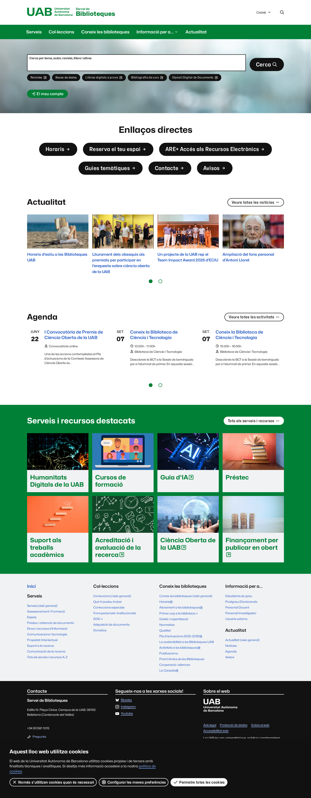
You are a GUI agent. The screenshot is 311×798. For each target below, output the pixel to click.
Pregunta (39, 737)
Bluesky (126, 700)
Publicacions (168, 653)
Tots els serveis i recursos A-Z (47, 657)
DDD (96, 619)
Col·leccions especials (108, 607)
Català (261, 13)
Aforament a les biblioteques (182, 607)
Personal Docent (237, 607)
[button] (151, 281)
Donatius (99, 630)
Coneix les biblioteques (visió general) (185, 596)
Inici (31, 586)
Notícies (231, 645)
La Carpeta (169, 670)
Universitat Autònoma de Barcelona (50, 12)
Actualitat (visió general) (242, 640)
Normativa (167, 624)
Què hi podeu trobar (107, 601)
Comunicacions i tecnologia (47, 634)
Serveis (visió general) (42, 605)
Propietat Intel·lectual (42, 640)
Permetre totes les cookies (202, 782)
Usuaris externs (236, 619)
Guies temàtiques (107, 168)
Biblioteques (95, 12)
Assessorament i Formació (46, 611)
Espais (31, 617)
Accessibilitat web (215, 731)
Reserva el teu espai (114, 149)
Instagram (128, 707)
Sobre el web (260, 725)
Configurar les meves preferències (136, 782)
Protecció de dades (233, 725)
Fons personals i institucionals (114, 613)
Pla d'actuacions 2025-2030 (181, 636)
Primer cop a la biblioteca (177, 613)
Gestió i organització (173, 619)
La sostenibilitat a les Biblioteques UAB (186, 642)
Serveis (34, 31)
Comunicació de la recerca (46, 651)
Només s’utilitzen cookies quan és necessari (56, 782)
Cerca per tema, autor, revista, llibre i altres (60, 58)
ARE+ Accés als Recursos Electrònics (212, 149)
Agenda (231, 651)
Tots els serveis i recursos (251, 421)
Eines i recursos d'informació (47, 628)
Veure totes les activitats (251, 317)
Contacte (167, 168)
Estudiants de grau (238, 596)
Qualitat (165, 630)
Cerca (263, 64)
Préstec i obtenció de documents (50, 623)
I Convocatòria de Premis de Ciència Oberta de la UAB (73, 334)
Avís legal (209, 725)
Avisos (211, 168)
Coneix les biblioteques (105, 31)
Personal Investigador (240, 613)
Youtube (127, 713)
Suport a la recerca (40, 645)
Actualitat (196, 31)
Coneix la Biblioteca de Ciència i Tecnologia (154, 334)
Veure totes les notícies (253, 202)
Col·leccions (61, 31)
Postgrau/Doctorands (241, 601)
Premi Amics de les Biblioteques (181, 659)
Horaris (54, 149)
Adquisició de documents (111, 624)
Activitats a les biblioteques (180, 648)
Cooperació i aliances (174, 664)
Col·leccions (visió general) (112, 596)
